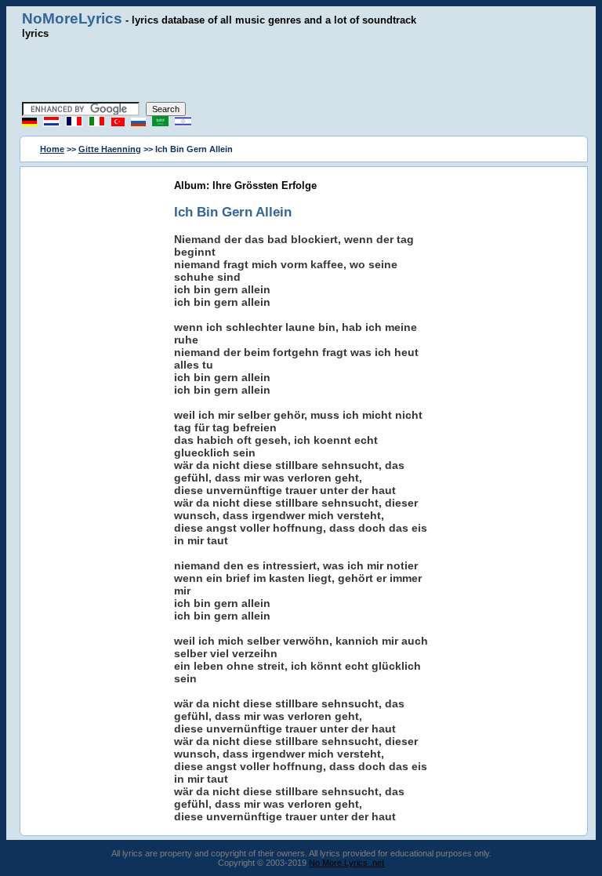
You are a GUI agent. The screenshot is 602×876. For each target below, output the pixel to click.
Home (52, 149)
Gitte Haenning (109, 149)
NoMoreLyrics (72, 18)
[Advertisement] (301, 70)
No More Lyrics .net (346, 862)
